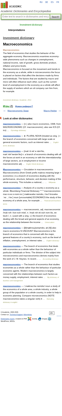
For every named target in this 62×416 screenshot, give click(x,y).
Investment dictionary (31, 24)
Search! (55, 17)
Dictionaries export (7, 319)
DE (46, 2)
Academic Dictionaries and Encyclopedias (26, 11)
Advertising (27, 314)
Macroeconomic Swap (18, 110)
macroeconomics (12, 124)
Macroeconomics (12, 169)
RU (41, 2)
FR (57, 2)
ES (52, 2)
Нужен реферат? (24, 106)
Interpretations (16, 30)
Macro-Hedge (50, 110)
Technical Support (16, 314)
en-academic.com (11, 5)
